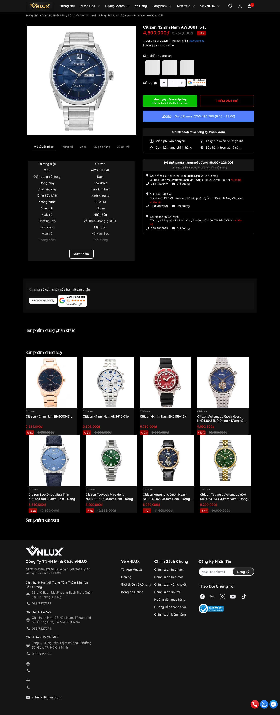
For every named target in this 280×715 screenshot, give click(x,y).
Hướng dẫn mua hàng (169, 599)
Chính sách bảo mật (168, 577)
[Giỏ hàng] (249, 5)
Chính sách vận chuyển (170, 584)
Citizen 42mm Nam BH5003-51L (49, 416)
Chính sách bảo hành (169, 569)
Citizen (100, 164)
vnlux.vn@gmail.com (46, 697)
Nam (100, 177)
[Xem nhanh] (72, 362)
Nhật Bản (100, 215)
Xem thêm (81, 254)
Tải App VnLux (131, 569)
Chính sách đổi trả (167, 592)
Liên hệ (126, 577)
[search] (195, 19)
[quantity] (163, 83)
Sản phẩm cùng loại (44, 353)
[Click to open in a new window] (81, 80)
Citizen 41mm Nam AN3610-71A (106, 416)
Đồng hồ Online (132, 592)
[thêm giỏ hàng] (63, 362)
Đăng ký (243, 572)
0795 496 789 (203, 116)
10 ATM (100, 202)
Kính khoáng (100, 195)
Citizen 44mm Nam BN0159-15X (163, 416)
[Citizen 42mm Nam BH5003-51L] (51, 382)
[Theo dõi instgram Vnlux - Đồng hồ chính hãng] (222, 596)
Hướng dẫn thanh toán (170, 607)
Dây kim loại (100, 189)
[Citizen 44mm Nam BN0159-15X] (165, 382)
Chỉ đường (183, 183)
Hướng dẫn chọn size (158, 45)
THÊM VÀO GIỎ (227, 101)
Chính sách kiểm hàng (170, 614)
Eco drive (100, 183)
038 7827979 (159, 183)
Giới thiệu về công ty (136, 584)
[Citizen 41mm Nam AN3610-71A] (108, 382)
